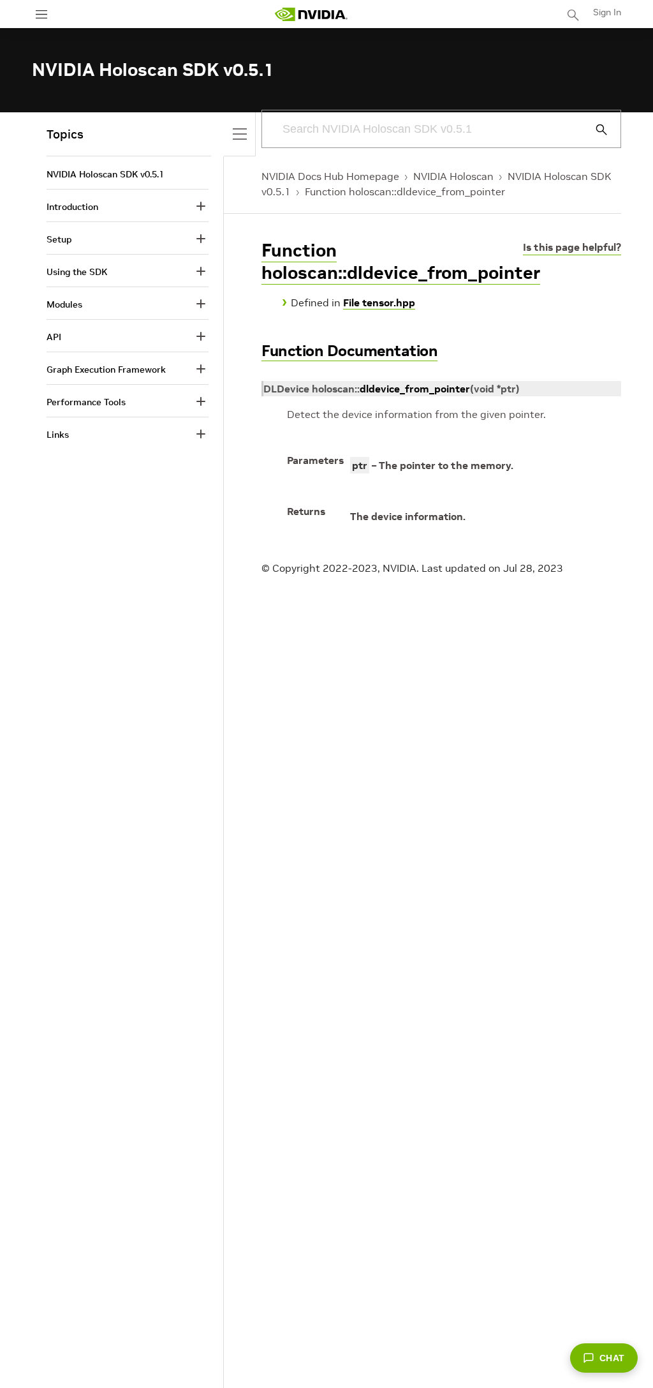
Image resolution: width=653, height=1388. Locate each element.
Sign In (607, 12)
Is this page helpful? (572, 247)
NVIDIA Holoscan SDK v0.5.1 (105, 174)
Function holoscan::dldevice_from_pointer (405, 191)
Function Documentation (349, 351)
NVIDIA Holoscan (453, 176)
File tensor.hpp (379, 302)
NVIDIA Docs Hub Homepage (330, 176)
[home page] (311, 14)
